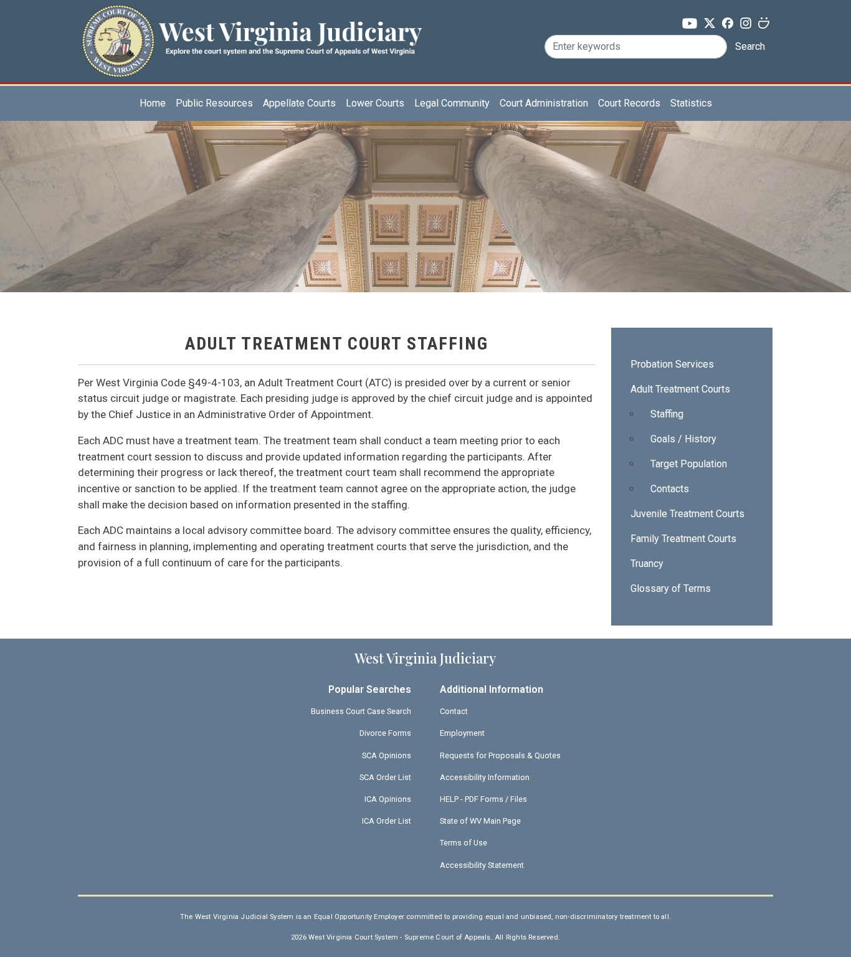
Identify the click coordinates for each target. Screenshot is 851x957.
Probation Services (672, 364)
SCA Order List (385, 777)
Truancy (646, 563)
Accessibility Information (485, 777)
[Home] (252, 27)
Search (750, 46)
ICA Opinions (387, 799)
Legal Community (452, 103)
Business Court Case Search (361, 711)
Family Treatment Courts (683, 539)
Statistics (691, 103)
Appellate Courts (299, 103)
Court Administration (544, 103)
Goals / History (683, 439)
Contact (454, 711)
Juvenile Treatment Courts (687, 514)
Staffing (666, 414)
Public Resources (214, 103)
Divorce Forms (385, 733)
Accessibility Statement (482, 865)
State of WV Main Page (480, 821)
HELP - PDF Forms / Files (483, 799)
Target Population (688, 464)
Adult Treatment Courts (680, 389)
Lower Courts (375, 103)
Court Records (629, 103)
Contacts (669, 489)
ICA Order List (386, 821)
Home (153, 103)
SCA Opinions (386, 755)
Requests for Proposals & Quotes (500, 755)
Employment (462, 733)
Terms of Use (463, 842)
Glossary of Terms (670, 588)
